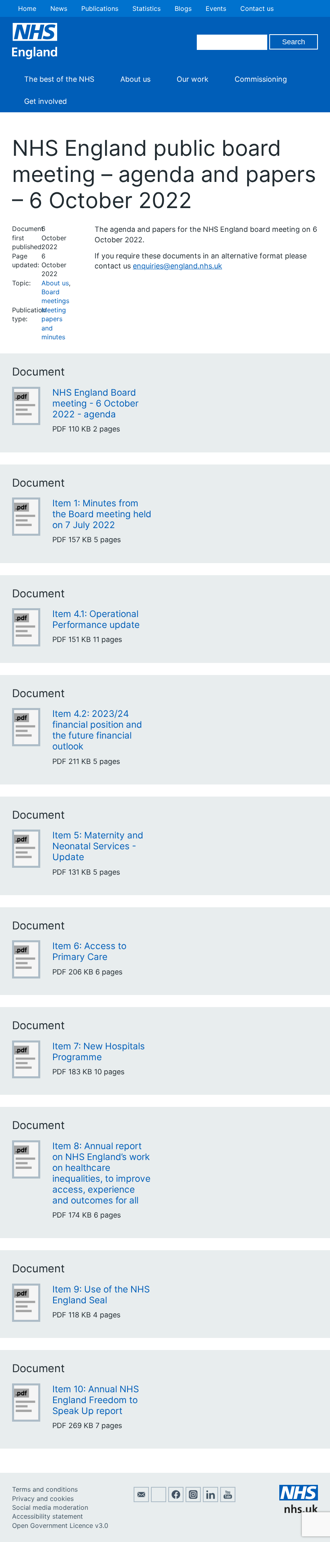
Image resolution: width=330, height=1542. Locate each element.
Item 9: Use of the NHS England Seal (101, 1294)
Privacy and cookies (43, 1499)
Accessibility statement (47, 1516)
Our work (192, 79)
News (58, 8)
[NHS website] (298, 1511)
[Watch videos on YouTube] (227, 1500)
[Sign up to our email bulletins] (141, 1500)
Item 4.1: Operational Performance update (96, 619)
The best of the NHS (59, 79)
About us (135, 79)
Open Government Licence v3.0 (60, 1525)
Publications (99, 8)
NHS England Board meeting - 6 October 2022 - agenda (95, 403)
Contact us (257, 8)
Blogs (183, 8)
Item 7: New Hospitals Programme (98, 1051)
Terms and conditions (45, 1489)
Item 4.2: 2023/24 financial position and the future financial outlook (97, 729)
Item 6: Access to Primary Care (89, 951)
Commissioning (261, 79)
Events (216, 8)
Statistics (146, 8)
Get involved (45, 101)
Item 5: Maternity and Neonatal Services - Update (97, 846)
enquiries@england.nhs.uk (177, 266)
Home (27, 8)
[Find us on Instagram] (193, 1500)
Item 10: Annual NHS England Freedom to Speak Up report (95, 1399)
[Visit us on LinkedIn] (210, 1500)
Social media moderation (50, 1507)
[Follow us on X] (158, 1500)
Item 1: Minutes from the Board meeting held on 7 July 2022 (101, 513)
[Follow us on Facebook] (176, 1500)
